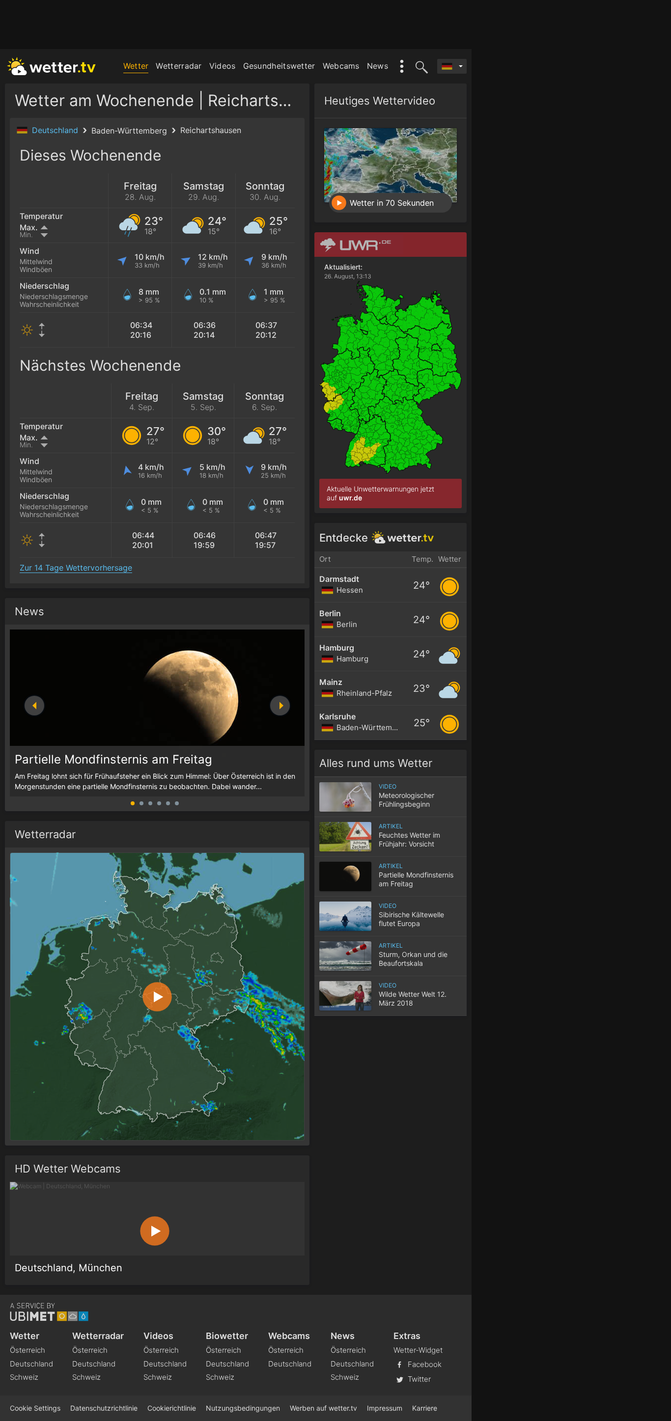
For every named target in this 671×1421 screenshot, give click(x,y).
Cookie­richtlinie (171, 1408)
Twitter (418, 1378)
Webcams (341, 66)
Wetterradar (178, 66)
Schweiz (24, 1377)
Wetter (136, 66)
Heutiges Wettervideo (379, 100)
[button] (280, 705)
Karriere (424, 1408)
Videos (222, 66)
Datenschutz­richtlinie (104, 1408)
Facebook (424, 1363)
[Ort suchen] (420, 66)
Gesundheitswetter (279, 66)
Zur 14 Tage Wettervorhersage (76, 568)
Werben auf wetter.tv (323, 1408)
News (377, 66)
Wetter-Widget (418, 1350)
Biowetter (227, 1336)
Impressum (384, 1408)
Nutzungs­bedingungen (243, 1408)
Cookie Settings (35, 1408)
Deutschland (56, 130)
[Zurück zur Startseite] (51, 66)
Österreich (27, 1350)
